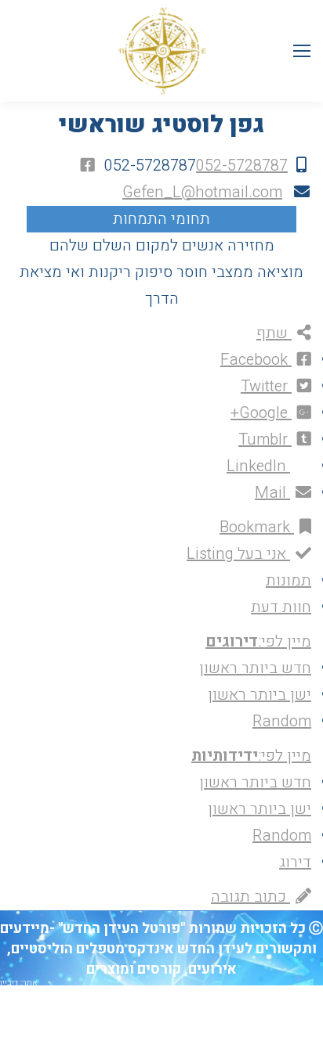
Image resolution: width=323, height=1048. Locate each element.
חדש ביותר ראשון (255, 668)
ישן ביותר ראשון (259, 694)
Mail (272, 492)
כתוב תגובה (250, 896)
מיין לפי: (258, 641)
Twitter (266, 386)
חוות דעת (281, 607)
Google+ (261, 413)
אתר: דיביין (19, 982)
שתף (274, 333)
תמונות (288, 580)
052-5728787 (242, 165)
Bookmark (257, 527)
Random (281, 721)
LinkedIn (258, 466)
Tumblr (265, 439)
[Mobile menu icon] (301, 50)
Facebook (256, 359)
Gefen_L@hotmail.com (202, 192)
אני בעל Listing (238, 553)
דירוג (295, 862)
